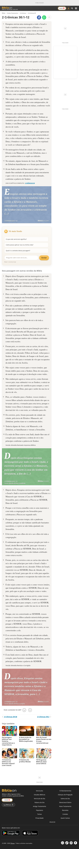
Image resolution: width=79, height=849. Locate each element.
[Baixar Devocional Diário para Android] (11, 833)
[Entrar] (68, 8)
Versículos (39, 791)
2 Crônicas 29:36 (10, 717)
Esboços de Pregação (65, 795)
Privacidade (39, 818)
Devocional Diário (65, 802)
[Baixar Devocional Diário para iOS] (30, 833)
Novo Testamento (65, 806)
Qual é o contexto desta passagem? (18, 251)
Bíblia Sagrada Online (10, 9)
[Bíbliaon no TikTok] (66, 842)
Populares (39, 810)
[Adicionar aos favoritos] (49, 17)
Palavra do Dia (39, 802)
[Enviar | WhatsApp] (44, 17)
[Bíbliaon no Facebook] (75, 842)
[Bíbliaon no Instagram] (71, 842)
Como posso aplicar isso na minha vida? (19, 245)
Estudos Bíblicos (39, 795)
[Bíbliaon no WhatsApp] (62, 842)
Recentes (65, 810)
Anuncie (52, 822)
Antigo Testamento (39, 806)
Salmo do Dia (65, 799)
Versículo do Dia (39, 799)
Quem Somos (65, 818)
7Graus (12, 843)
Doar (62, 8)
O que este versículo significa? (16, 239)
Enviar (44, 258)
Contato (65, 814)
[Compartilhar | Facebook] (39, 17)
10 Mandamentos (65, 791)
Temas (39, 814)
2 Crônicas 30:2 (43, 717)
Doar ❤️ (7, 800)
